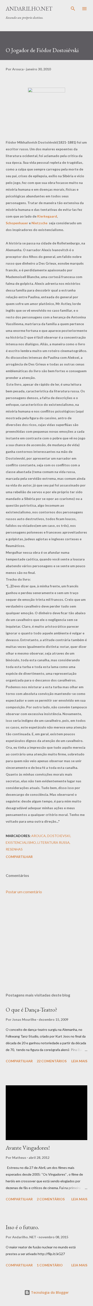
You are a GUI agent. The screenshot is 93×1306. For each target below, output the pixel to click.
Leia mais (79, 1061)
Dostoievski (58, 836)
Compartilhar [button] (19, 857)
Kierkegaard (47, 216)
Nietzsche (39, 223)
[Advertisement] (46, 943)
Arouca (38, 836)
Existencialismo (21, 842)
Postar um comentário (24, 891)
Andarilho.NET (29, 8)
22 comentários (52, 1061)
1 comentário (50, 1265)
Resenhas (14, 849)
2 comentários (51, 1199)
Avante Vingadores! (28, 1147)
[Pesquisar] (73, 9)
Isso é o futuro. (22, 1227)
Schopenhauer (17, 223)
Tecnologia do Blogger (49, 1292)
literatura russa (53, 842)
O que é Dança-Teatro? (31, 1009)
